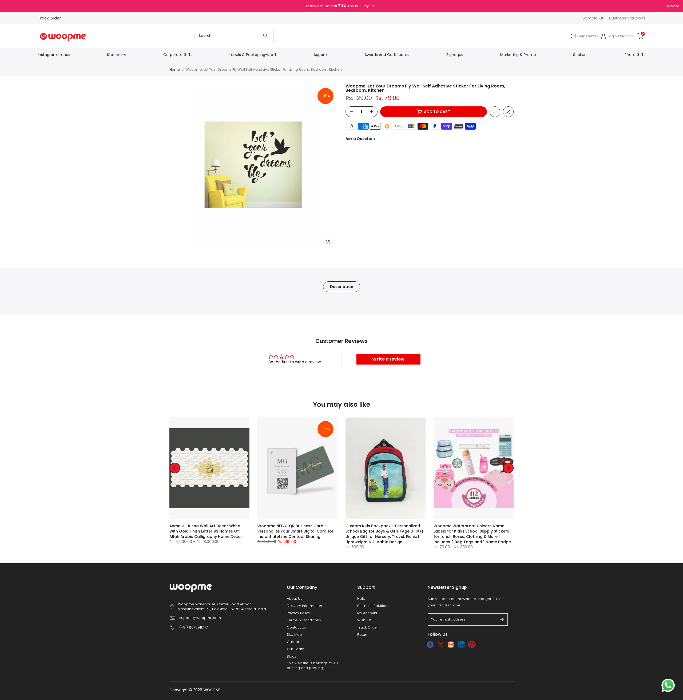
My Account (367, 613)
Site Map (294, 634)
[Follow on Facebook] (430, 644)
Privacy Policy (298, 613)
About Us (294, 598)
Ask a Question (360, 138)
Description (341, 286)
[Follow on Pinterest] (471, 644)
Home (174, 69)
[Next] (508, 468)
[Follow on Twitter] (440, 644)
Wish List (364, 620)
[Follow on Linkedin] (461, 644)
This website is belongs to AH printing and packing (312, 665)
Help (361, 598)
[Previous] (174, 468)
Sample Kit (593, 18)
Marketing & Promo (518, 54)
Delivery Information (304, 605)
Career (293, 641)
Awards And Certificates (386, 54)
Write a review (388, 359)
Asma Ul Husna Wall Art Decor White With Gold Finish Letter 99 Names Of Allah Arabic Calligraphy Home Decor (205, 531)
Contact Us (296, 627)
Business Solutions (627, 18)
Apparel (320, 54)
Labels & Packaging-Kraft (252, 54)
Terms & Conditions (304, 620)
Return (362, 634)
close (11, 6)
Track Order (49, 18)
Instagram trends (54, 54)
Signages (454, 54)
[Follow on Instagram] (451, 644)
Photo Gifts (635, 54)
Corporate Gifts (177, 54)
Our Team (295, 649)
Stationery (116, 54)
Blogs (291, 656)
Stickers (580, 54)
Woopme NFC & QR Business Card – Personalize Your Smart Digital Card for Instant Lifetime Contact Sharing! (295, 531)
